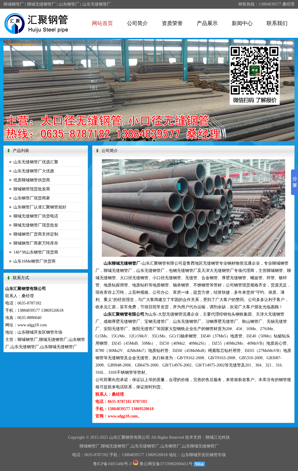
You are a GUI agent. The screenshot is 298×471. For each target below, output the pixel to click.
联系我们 (277, 23)
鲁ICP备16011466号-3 (112, 464)
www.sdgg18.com (32, 325)
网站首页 (102, 23)
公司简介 (137, 23)
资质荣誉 (172, 23)
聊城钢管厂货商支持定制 (35, 234)
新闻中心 (242, 23)
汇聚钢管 (125, 437)
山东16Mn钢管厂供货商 (34, 261)
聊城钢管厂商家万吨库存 (35, 243)
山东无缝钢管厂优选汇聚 (35, 162)
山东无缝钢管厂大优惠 (33, 171)
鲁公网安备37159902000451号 (166, 464)
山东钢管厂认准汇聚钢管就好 (39, 207)
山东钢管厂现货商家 (31, 198)
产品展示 (207, 23)
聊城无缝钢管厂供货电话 (35, 216)
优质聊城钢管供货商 (31, 180)
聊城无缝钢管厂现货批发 (35, 225)
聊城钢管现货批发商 (31, 189)
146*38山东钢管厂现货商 (35, 252)
